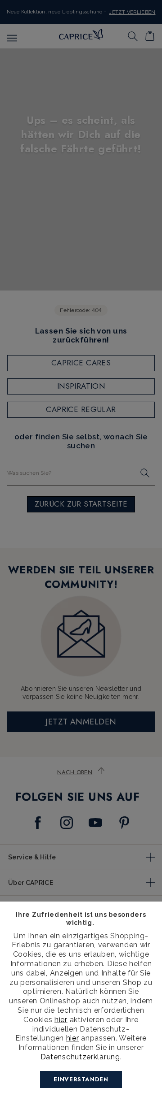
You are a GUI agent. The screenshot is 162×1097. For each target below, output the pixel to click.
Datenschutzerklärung (80, 1057)
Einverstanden (81, 1079)
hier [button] (72, 1038)
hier (61, 1019)
